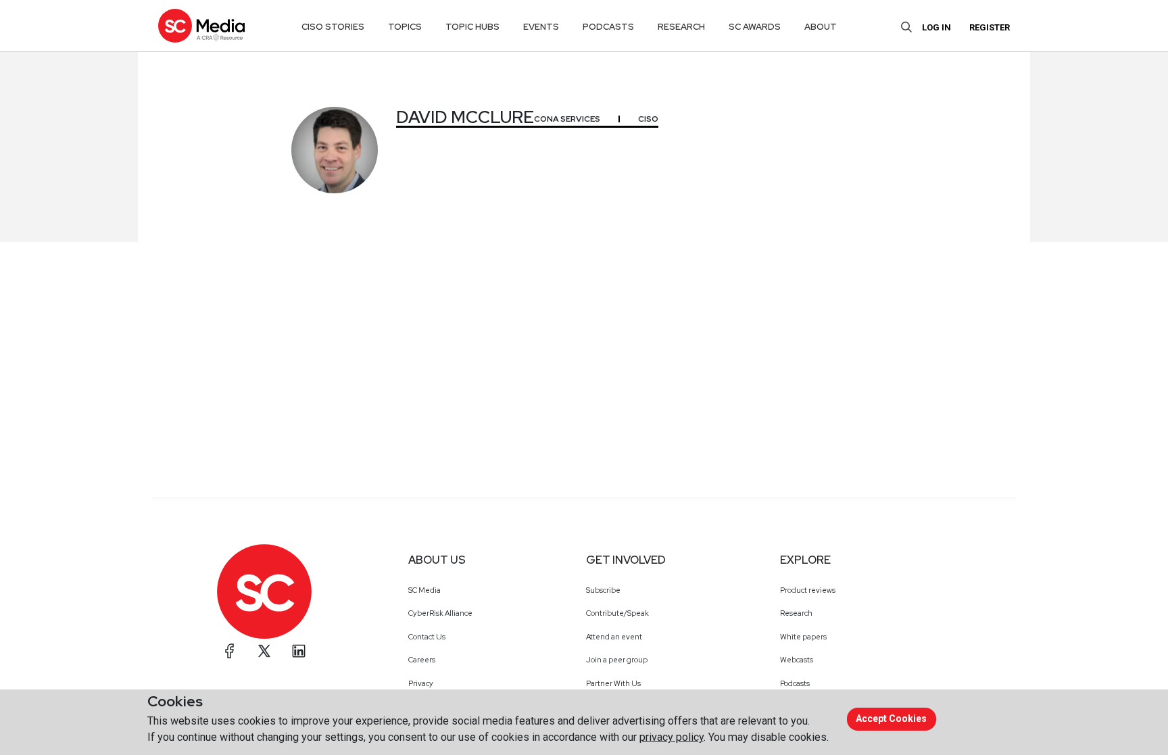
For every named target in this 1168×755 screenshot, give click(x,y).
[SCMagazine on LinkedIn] (299, 651)
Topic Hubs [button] (472, 26)
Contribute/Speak (617, 613)
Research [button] (681, 26)
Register (989, 27)
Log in (936, 27)
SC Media (424, 590)
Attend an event (614, 636)
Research (796, 613)
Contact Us (426, 636)
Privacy (420, 683)
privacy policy (671, 737)
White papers (803, 636)
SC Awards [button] (755, 26)
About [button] (820, 26)
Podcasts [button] (608, 26)
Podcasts (795, 683)
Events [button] (541, 26)
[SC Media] (201, 25)
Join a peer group (617, 659)
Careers (421, 659)
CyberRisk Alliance (440, 613)
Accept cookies (891, 718)
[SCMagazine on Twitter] (264, 651)
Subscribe (603, 590)
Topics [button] (405, 26)
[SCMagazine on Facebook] (230, 651)
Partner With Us (613, 683)
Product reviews (807, 590)
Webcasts (796, 659)
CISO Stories (332, 26)
